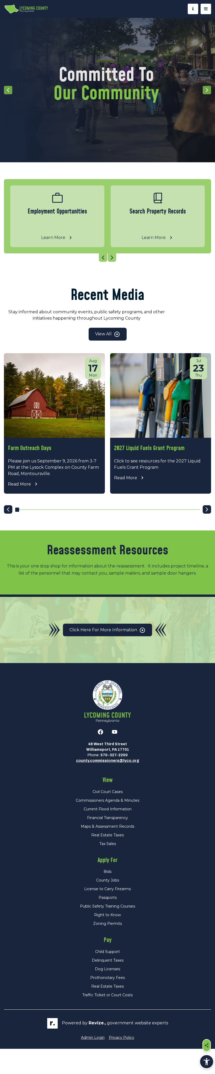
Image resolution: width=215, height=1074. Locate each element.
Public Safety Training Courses (107, 906)
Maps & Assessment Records (107, 826)
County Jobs (107, 880)
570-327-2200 (114, 755)
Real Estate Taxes (107, 835)
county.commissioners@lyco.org (107, 761)
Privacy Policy (121, 1037)
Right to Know (107, 915)
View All (104, 333)
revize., (97, 1022)
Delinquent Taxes (107, 960)
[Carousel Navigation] (107, 257)
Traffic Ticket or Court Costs (107, 995)
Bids (107, 871)
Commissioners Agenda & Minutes (107, 800)
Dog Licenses (107, 969)
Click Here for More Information (103, 629)
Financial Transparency (107, 817)
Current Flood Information (108, 809)
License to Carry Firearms (107, 889)
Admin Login (93, 1037)
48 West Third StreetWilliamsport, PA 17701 (107, 747)
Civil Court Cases (108, 791)
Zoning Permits (107, 923)
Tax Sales (107, 843)
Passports (108, 897)
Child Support (107, 951)
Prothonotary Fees (107, 977)
